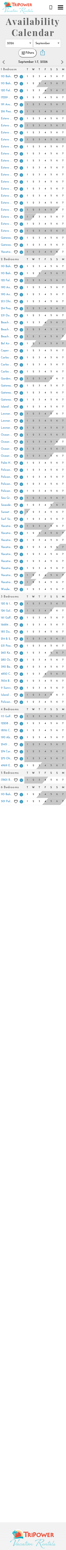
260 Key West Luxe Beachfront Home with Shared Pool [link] (7, 653)
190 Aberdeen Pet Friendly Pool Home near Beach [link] (7, 737)
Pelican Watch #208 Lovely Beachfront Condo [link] (7, 491)
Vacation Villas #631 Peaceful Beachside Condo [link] (7, 568)
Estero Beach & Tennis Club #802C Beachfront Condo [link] (7, 231)
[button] (60, 7)
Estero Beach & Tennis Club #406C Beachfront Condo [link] (7, 189)
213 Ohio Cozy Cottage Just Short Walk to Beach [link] (7, 301)
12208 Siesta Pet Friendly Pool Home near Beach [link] (7, 723)
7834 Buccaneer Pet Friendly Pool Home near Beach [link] (7, 681)
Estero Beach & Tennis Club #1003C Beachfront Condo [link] (7, 118)
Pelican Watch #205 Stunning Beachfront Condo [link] (7, 477)
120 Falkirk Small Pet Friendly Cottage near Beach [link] (7, 90)
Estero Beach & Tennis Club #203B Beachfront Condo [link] (7, 153)
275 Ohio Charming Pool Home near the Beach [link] (7, 758)
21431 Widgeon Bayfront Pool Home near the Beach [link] (7, 744)
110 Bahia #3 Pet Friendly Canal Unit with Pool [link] (7, 266)
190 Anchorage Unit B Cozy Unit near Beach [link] (7, 294)
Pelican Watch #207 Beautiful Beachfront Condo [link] (7, 484)
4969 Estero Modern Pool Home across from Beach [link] (7, 765)
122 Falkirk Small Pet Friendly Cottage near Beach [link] (7, 280)
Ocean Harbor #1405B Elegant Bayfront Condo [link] (7, 456)
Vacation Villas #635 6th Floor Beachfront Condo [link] (7, 582)
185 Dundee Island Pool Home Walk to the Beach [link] (7, 632)
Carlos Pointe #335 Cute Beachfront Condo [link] (7, 364)
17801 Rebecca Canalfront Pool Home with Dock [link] (7, 780)
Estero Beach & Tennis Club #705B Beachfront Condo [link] (7, 217)
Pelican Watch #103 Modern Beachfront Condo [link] (7, 470)
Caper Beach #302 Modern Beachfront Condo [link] (7, 350)
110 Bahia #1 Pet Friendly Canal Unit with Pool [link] (7, 76)
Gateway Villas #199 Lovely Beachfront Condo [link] (7, 385)
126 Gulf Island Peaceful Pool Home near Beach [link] (7, 610)
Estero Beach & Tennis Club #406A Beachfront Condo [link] (7, 181)
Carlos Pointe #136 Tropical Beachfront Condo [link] (7, 357)
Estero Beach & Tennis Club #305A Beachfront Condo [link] (7, 167)
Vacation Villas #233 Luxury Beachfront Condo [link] (7, 526)
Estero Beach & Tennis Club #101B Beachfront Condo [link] (7, 132)
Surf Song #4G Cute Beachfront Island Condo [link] (7, 519)
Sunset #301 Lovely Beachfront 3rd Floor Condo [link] (7, 512)
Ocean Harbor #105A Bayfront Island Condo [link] (7, 442)
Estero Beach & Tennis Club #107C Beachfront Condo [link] (7, 146)
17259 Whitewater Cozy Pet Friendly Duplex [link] (7, 97)
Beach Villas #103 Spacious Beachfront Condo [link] (7, 322)
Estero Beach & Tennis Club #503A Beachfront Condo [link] (7, 196)
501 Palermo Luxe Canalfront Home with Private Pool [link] (7, 801)
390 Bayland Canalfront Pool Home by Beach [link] (7, 667)
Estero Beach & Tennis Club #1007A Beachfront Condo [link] (7, 125)
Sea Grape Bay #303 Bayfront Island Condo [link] (7, 498)
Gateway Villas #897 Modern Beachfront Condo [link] (7, 399)
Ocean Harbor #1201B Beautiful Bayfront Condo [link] (7, 449)
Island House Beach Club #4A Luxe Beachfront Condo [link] (7, 695)
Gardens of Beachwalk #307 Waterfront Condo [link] (7, 378)
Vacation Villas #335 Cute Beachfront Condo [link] (7, 540)
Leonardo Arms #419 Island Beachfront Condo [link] (7, 421)
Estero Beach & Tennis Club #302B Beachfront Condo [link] (7, 160)
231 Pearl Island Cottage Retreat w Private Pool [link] (7, 646)
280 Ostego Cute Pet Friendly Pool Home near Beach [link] (7, 660)
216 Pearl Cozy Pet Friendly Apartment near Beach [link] (7, 111)
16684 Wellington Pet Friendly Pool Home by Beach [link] (7, 625)
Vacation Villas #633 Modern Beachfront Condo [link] (7, 575)
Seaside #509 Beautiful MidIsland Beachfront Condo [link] (7, 505)
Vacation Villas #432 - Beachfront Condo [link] (7, 252)
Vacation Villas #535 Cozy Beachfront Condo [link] (7, 561)
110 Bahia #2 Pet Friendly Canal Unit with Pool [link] (7, 83)
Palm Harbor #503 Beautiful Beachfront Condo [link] (7, 463)
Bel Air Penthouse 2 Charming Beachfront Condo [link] (7, 343)
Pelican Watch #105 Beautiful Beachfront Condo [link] (7, 702)
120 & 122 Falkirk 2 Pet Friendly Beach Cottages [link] (7, 603)
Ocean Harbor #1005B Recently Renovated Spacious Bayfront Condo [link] (7, 435)
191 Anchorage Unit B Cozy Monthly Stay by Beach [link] (7, 104)
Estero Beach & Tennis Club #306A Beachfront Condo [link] (7, 174)
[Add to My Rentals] (16, 76)
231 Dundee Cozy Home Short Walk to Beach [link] (7, 315)
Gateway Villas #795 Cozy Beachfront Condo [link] (7, 245)
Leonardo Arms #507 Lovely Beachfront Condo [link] (7, 428)
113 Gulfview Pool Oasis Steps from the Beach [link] (7, 716)
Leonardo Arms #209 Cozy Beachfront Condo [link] (7, 414)
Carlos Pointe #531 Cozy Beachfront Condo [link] (7, 371)
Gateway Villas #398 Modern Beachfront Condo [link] (7, 238)
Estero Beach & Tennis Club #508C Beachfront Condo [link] (7, 203)
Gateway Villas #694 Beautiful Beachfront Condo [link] (7, 392)
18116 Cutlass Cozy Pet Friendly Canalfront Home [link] (7, 730)
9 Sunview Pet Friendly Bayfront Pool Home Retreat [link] (7, 688)
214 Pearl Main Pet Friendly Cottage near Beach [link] (7, 308)
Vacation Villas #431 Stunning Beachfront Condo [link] (7, 547)
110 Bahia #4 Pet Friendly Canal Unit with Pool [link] (7, 273)
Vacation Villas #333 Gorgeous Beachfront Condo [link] (7, 533)
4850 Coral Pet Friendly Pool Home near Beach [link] (7, 674)
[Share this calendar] (42, 53)
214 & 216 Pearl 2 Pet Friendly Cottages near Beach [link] (7, 639)
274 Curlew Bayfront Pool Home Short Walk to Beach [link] (7, 751)
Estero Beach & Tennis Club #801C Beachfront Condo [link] (7, 224)
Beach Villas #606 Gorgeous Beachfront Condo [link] (7, 336)
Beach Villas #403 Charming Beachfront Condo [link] (7, 329)
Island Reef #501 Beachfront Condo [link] (7, 407)
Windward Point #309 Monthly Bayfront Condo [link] (7, 589)
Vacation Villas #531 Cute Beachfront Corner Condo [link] (7, 554)
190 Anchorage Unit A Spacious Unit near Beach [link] (7, 287)
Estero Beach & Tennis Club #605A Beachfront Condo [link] (7, 210)
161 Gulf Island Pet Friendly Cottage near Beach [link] (7, 617)
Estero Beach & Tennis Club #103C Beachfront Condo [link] (7, 139)
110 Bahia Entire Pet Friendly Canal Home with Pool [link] (7, 794)
